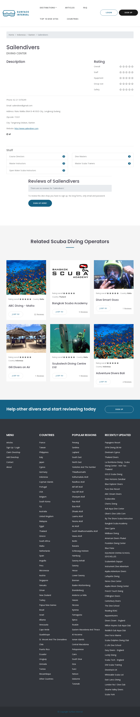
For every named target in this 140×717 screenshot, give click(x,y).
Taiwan (42, 447)
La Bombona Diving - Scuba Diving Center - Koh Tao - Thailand (117, 466)
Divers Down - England (115, 620)
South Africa (44, 541)
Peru (41, 565)
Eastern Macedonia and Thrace (86, 629)
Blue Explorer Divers (114, 484)
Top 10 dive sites (49, 19)
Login (109, 12)
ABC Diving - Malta (21, 306)
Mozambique (45, 674)
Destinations (47, 7)
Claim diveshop (13, 452)
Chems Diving (111, 503)
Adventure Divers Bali (110, 373)
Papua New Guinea (47, 605)
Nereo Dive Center (113, 581)
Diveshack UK (111, 669)
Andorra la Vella (79, 595)
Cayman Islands (46, 482)
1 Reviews (127, 308)
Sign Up (128, 12)
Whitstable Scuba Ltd (114, 674)
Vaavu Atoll (77, 536)
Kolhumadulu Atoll (80, 477)
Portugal (43, 486)
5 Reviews (83, 312)
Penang (75, 442)
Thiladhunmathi (79, 472)
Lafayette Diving (112, 576)
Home (11, 34)
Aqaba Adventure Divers (115, 571)
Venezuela (43, 624)
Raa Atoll (76, 501)
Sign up (9, 447)
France (42, 442)
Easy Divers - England (114, 650)
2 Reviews (127, 382)
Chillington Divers (112, 596)
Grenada (43, 664)
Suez (74, 669)
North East (77, 462)
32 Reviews (39, 314)
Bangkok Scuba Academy (70, 303)
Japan (41, 462)
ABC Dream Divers (113, 494)
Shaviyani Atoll (78, 496)
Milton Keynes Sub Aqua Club (118, 625)
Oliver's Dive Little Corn (115, 513)
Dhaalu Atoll (77, 511)
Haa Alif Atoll (77, 491)
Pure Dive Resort (112, 489)
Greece (42, 536)
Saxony (75, 565)
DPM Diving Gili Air (113, 447)
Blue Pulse (109, 548)
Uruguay (43, 659)
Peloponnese (78, 649)
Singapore (43, 580)
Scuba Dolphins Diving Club (117, 640)
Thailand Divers (112, 457)
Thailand (62, 297)
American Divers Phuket (115, 538)
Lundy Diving (110, 655)
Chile (41, 644)
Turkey (42, 600)
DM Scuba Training (113, 665)
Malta (42, 299)
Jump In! (16, 314)
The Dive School (112, 605)
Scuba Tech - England (114, 660)
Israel (41, 614)
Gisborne (76, 679)
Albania (42, 619)
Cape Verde (44, 629)
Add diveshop (12, 457)
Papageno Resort (112, 442)
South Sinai (77, 659)
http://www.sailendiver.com (26, 128)
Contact (9, 462)
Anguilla (42, 560)
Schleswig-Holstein (80, 551)
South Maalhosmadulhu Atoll (85, 531)
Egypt (41, 526)
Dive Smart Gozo (107, 300)
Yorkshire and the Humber (84, 467)
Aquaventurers (111, 615)
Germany (43, 472)
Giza (74, 664)
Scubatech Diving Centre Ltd (69, 365)
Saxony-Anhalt (78, 560)
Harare (75, 600)
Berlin (74, 541)
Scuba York (110, 694)
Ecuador (42, 654)
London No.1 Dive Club (115, 684)
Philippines (44, 452)
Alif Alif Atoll (77, 486)
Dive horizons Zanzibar (115, 479)
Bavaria (75, 546)
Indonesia (21, 34)
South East (77, 457)
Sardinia (75, 447)
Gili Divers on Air (19, 367)
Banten (31, 34)
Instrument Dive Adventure (117, 566)
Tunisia (42, 669)
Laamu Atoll (77, 516)
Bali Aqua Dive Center (114, 508)
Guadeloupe (44, 634)
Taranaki (76, 683)
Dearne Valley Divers (114, 689)
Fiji (40, 506)
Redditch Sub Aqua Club (115, 630)
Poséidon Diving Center (115, 543)
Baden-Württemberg (81, 585)
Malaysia (43, 521)
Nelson (75, 674)
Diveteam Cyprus (112, 452)
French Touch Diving (114, 591)
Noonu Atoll (77, 521)
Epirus (74, 619)
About (9, 467)
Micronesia (44, 570)
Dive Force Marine (113, 635)
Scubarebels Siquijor (114, 561)
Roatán (75, 624)
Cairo (74, 654)
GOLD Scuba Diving (113, 474)
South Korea (44, 501)
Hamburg (76, 555)
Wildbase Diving (112, 533)
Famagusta (77, 614)
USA (41, 491)
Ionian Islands (78, 639)
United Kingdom (46, 516)
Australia (43, 511)
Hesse (75, 570)
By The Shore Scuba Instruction (119, 518)
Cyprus (42, 467)
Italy (41, 457)
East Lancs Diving (112, 679)
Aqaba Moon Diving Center (117, 586)
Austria (42, 575)
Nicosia (75, 605)
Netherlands (44, 551)
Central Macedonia (80, 644)
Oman (42, 590)
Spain (41, 555)
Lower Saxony (78, 575)
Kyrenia (75, 610)
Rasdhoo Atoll (78, 482)
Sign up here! (40, 203)
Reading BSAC (111, 610)
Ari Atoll (75, 526)
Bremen (75, 580)
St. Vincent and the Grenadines (53, 639)
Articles (70, 7)
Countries (72, 19)
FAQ (85, 7)
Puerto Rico (44, 649)
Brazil (41, 610)
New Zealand (45, 595)
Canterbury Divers (113, 601)
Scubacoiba (110, 498)
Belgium (42, 496)
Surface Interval (76, 711)
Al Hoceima (77, 634)
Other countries (46, 679)
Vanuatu (42, 585)
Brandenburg (78, 590)
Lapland (75, 452)
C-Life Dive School (113, 645)
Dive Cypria (110, 528)
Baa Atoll (76, 506)
